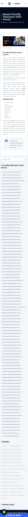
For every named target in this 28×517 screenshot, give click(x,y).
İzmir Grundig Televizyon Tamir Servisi (11, 274)
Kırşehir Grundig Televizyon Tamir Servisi (11, 289)
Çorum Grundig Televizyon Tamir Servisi (11, 228)
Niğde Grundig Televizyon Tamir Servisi (11, 321)
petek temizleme (5, 495)
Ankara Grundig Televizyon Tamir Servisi (11, 189)
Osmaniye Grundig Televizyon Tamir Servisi (12, 406)
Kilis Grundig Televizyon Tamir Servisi (10, 404)
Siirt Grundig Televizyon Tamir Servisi (11, 336)
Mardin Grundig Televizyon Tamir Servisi (11, 310)
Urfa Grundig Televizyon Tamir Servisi (11, 427)
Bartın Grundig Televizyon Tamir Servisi (11, 389)
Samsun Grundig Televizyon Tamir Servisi (11, 333)
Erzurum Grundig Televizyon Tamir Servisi (11, 245)
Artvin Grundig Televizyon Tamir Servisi (11, 195)
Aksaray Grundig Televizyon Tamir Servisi (11, 371)
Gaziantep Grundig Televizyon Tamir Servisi (12, 251)
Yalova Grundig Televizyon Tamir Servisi (11, 398)
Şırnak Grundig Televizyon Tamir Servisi (11, 386)
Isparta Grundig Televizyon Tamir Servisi (11, 266)
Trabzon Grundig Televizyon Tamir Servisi (11, 351)
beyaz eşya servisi (5, 446)
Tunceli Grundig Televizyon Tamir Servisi (11, 354)
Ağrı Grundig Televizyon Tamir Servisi (10, 184)
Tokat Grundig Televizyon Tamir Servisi (11, 348)
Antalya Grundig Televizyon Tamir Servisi (11, 192)
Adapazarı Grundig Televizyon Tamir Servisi (12, 415)
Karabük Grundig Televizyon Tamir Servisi (11, 401)
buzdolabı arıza (19, 452)
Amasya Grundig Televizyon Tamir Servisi (11, 186)
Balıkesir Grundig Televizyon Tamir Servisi (11, 201)
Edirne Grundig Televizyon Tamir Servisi (11, 236)
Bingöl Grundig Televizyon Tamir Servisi (11, 207)
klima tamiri (4, 469)
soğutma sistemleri (21, 495)
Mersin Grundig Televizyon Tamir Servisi (11, 269)
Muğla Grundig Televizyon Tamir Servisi (11, 313)
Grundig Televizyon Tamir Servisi (16, 22)
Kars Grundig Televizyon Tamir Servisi (11, 277)
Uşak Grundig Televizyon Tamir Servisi (11, 360)
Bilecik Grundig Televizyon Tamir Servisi (11, 204)
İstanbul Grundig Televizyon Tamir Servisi (11, 272)
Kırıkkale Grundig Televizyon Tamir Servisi (11, 380)
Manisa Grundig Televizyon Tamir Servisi (11, 304)
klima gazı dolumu (23, 469)
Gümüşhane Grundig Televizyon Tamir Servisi (12, 257)
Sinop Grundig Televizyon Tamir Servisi (11, 339)
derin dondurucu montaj (6, 475)
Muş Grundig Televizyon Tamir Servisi (10, 316)
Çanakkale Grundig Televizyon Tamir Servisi (12, 222)
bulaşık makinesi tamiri (6, 459)
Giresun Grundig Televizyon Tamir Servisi (11, 254)
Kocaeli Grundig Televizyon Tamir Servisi (11, 292)
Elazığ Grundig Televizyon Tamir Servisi (11, 239)
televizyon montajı (20, 465)
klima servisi (12, 446)
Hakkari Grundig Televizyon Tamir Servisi (11, 260)
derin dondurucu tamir (6, 478)
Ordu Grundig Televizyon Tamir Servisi (11, 324)
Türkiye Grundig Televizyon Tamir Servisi (11, 172)
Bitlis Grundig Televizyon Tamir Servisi (11, 210)
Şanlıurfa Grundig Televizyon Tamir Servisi (12, 357)
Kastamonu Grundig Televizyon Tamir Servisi (12, 280)
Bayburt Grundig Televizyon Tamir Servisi (11, 374)
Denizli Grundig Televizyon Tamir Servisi (11, 230)
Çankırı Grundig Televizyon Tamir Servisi (11, 225)
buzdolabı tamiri (5, 452)
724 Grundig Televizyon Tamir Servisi (10, 436)
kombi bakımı (10, 472)
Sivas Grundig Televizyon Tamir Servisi (11, 342)
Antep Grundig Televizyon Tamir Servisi (11, 424)
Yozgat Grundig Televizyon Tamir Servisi (11, 365)
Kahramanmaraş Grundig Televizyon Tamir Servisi (13, 307)
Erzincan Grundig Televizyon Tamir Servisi (11, 242)
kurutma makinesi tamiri (15, 459)
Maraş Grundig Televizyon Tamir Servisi (11, 430)
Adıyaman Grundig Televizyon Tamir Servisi (12, 178)
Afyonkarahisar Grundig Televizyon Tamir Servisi (13, 181)
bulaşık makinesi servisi (16, 449)
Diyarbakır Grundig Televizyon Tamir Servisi (12, 233)
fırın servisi (19, 462)
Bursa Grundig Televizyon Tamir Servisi (11, 219)
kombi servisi (17, 472)
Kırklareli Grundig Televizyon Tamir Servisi (12, 286)
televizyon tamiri (5, 465)
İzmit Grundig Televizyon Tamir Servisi (11, 418)
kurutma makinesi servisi (6, 462)
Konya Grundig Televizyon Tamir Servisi (11, 295)
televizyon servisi (12, 465)
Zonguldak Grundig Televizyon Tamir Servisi (12, 368)
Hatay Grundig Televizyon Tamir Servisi (11, 263)
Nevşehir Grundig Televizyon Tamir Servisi (11, 318)
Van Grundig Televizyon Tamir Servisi (10, 362)
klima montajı (15, 469)
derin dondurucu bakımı (16, 475)
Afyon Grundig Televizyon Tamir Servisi (11, 412)
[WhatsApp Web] (4, 512)
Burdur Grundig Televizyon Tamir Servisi (11, 216)
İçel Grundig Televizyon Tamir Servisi (10, 421)
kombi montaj (4, 472)
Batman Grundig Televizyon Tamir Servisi (11, 383)
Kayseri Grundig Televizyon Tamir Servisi (11, 283)
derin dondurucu (14, 478)
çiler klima (3, 498)
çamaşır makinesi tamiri (6, 456)
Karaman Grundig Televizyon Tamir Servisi (11, 377)
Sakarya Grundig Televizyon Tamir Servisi (11, 330)
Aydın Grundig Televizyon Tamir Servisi (11, 198)
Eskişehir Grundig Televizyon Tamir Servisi (12, 248)
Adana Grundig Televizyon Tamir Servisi (11, 175)
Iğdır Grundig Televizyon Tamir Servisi (11, 395)
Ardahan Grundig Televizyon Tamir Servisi (11, 392)
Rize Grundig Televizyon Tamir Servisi (10, 327)
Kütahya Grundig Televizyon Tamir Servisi (11, 298)
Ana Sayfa (4, 22)
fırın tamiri (14, 462)
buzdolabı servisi (18, 446)
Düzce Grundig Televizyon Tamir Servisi (11, 409)
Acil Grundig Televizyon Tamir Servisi (10, 433)
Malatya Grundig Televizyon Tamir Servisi (11, 301)
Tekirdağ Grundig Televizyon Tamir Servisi (12, 345)
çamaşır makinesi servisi (6, 449)
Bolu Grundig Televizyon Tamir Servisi (10, 213)
